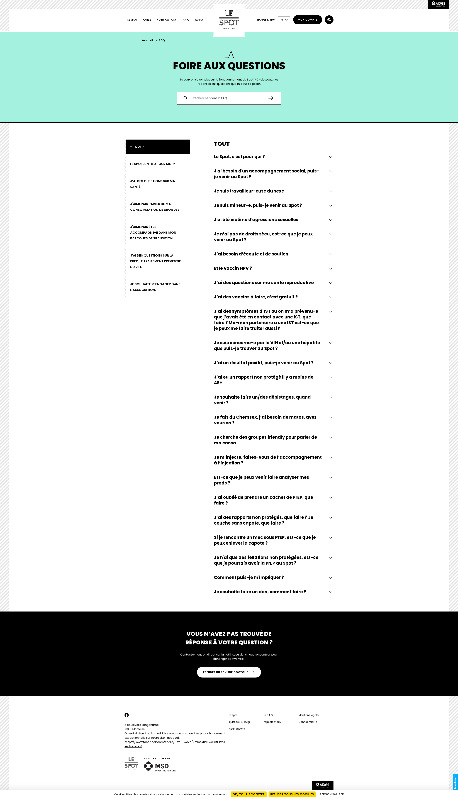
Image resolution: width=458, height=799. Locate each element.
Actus (199, 19)
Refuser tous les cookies (292, 794)
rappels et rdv (272, 722)
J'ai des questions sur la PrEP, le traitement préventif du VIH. (155, 261)
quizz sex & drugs (239, 722)
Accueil (147, 40)
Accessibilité (329, 19)
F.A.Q (185, 19)
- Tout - (137, 146)
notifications (167, 19)
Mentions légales (309, 715)
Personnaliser (332, 794)
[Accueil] (229, 20)
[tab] (273, 157)
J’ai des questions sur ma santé (152, 184)
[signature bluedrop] (455, 782)
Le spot (132, 19)
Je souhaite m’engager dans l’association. (155, 287)
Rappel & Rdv (266, 19)
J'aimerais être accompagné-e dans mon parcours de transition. (153, 232)
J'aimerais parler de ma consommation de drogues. (155, 207)
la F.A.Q (268, 715)
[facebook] (127, 716)
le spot (233, 715)
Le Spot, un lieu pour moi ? (152, 164)
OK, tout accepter (249, 794)
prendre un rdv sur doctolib (226, 672)
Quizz (147, 19)
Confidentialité (308, 722)
